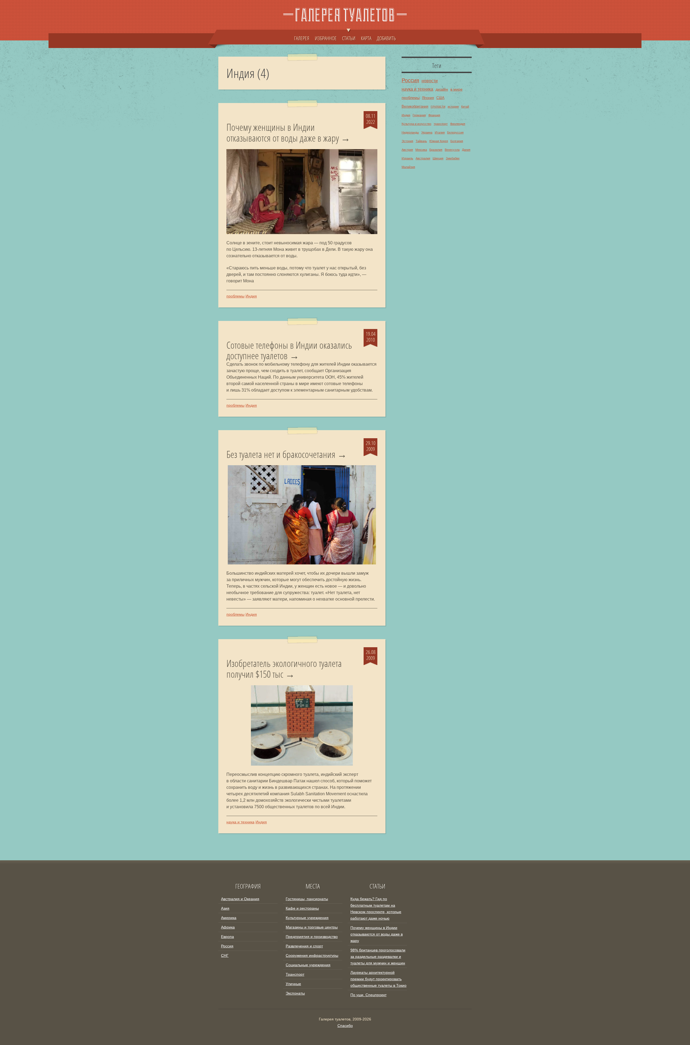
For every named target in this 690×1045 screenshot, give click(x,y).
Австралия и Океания (240, 899)
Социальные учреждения (308, 965)
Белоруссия (455, 132)
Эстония (407, 141)
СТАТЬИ (349, 38)
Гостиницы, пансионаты (307, 899)
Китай (465, 106)
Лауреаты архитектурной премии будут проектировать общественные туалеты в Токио (378, 979)
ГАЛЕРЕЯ (301, 38)
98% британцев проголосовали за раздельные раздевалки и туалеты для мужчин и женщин (377, 956)
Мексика (421, 149)
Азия (225, 908)
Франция (434, 115)
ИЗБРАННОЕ (326, 38)
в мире (456, 89)
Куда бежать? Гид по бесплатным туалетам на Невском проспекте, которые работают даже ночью (375, 908)
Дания (466, 149)
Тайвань (421, 141)
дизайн (442, 89)
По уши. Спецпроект (368, 995)
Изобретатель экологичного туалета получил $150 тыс (284, 668)
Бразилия (435, 149)
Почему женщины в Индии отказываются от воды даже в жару (282, 132)
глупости (438, 106)
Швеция (438, 158)
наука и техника (240, 822)
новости (430, 80)
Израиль (407, 158)
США (440, 98)
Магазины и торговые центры (312, 927)
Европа (227, 936)
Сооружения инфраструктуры (312, 955)
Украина (426, 132)
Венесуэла (452, 149)
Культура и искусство (416, 123)
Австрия (407, 149)
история (453, 106)
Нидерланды (410, 132)
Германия (419, 115)
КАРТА (366, 38)
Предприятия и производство (312, 936)
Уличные (293, 984)
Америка (228, 918)
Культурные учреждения (307, 918)
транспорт (441, 123)
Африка (228, 927)
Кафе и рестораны (302, 908)
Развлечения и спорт (304, 946)
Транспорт (295, 974)
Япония (428, 98)
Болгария (456, 141)
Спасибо (345, 1025)
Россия (410, 80)
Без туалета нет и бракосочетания (280, 454)
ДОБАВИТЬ (386, 38)
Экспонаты (295, 993)
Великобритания (415, 106)
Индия (251, 296)
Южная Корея (438, 141)
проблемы (235, 296)
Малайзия (408, 167)
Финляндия (457, 123)
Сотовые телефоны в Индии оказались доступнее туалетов (289, 350)
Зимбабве (453, 158)
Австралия (423, 158)
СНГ (225, 955)
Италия (440, 132)
